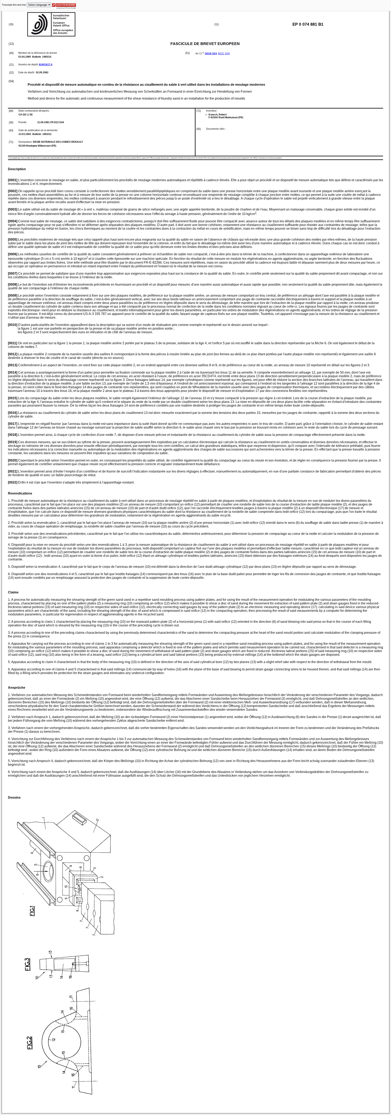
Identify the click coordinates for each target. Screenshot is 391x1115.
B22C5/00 (224, 53)
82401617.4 (45, 64)
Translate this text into (14, 4)
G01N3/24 (211, 53)
